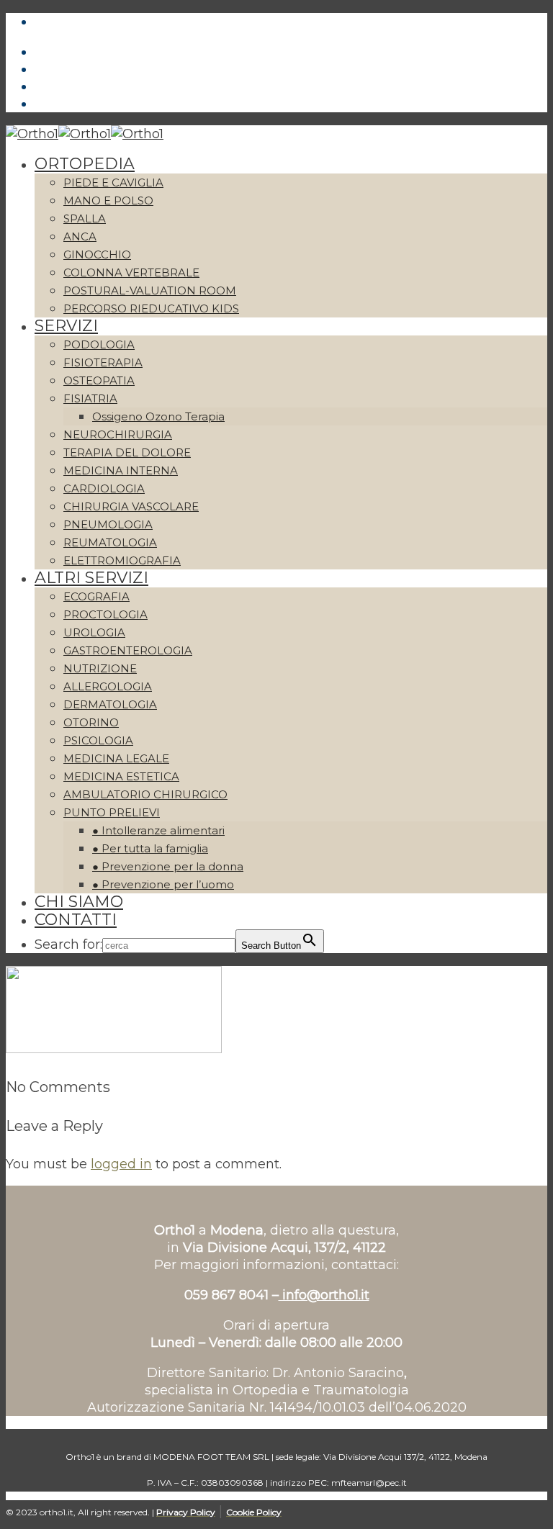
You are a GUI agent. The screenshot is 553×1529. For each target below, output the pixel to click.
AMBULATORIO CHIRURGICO (145, 794)
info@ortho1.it (324, 1295)
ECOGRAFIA (96, 596)
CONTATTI (76, 919)
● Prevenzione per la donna (167, 866)
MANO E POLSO (108, 200)
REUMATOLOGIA (110, 542)
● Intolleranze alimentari (158, 830)
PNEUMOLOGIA (108, 524)
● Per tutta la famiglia (150, 848)
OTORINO (91, 722)
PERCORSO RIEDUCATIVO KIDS (151, 308)
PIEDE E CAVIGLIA (113, 182)
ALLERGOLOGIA (107, 686)
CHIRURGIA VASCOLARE (131, 506)
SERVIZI (66, 325)
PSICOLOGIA (98, 740)
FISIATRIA (90, 398)
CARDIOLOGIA (104, 488)
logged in (121, 1164)
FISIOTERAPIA (103, 362)
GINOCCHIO (97, 254)
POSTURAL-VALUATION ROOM (149, 290)
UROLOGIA (94, 632)
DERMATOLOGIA (110, 704)
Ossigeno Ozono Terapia (158, 416)
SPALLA (84, 218)
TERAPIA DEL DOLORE (127, 452)
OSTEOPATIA (99, 380)
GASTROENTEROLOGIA (127, 650)
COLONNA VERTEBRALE (131, 272)
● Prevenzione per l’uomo (163, 884)
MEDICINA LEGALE (116, 758)
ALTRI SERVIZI (91, 577)
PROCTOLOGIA (105, 614)
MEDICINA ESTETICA (121, 776)
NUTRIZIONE (100, 668)
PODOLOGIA (99, 344)
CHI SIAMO (79, 901)
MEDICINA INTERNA (120, 470)
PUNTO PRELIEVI (111, 812)
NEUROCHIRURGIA (117, 434)
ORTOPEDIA (85, 163)
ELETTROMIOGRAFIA (122, 560)
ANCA (79, 236)
